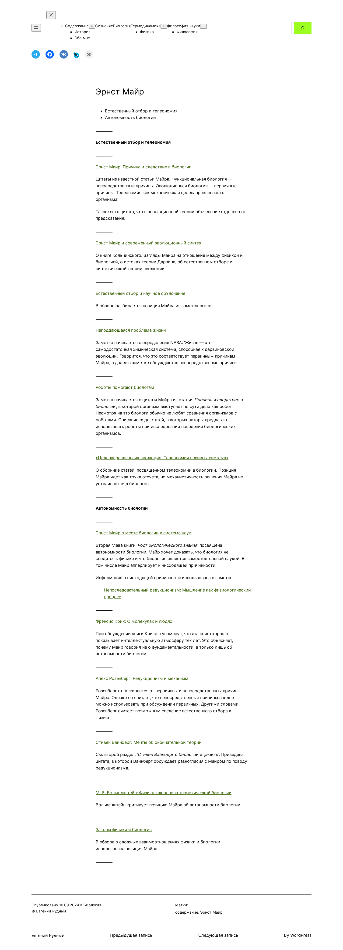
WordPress (301, 935)
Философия (187, 31)
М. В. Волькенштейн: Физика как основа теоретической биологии (163, 792)
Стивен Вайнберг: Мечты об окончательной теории (149, 742)
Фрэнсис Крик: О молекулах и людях (134, 621)
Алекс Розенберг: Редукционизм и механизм (142, 678)
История (82, 31)
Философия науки (183, 26)
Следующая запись (218, 935)
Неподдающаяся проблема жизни (131, 330)
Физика (147, 31)
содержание (186, 912)
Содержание (77, 26)
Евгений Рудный (48, 935)
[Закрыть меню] (51, 15)
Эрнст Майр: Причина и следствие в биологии (144, 166)
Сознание (104, 26)
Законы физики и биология (124, 829)
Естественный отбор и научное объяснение (140, 293)
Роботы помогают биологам (125, 387)
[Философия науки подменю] (203, 26)
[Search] (303, 28)
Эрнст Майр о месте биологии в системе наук (143, 532)
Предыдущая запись (131, 935)
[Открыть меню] (36, 28)
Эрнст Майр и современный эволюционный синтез (148, 242)
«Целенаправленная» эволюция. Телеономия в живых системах (162, 457)
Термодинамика (146, 26)
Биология (122, 26)
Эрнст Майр (211, 912)
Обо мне (82, 37)
